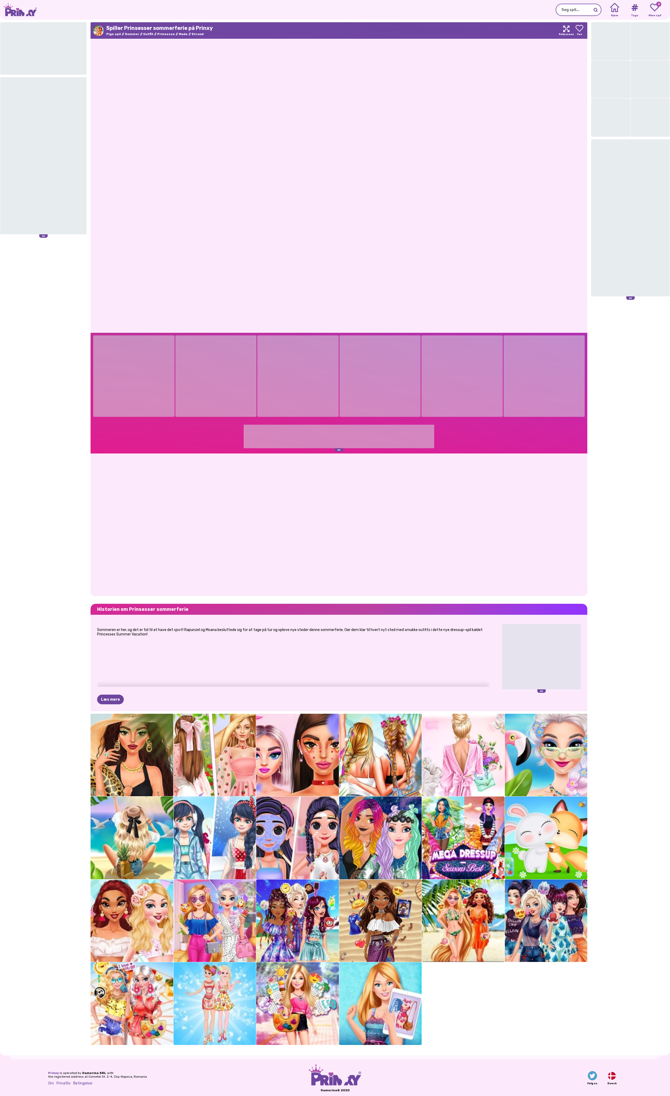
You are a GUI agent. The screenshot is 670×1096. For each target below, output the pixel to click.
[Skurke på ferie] (546, 920)
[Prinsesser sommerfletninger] (297, 920)
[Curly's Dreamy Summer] (380, 920)
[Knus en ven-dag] (546, 837)
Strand (198, 34)
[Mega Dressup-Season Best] (463, 837)
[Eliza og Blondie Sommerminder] (215, 920)
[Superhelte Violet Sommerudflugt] (297, 837)
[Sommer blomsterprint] (463, 755)
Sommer (132, 34)
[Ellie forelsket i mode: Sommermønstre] (380, 1003)
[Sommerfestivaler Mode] (380, 755)
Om (51, 1083)
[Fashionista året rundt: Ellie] (297, 1003)
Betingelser (83, 1083)
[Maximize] (566, 30)
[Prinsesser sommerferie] (463, 920)
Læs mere (110, 699)
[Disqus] (339, 524)
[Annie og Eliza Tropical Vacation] (215, 1003)
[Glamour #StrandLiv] (132, 755)
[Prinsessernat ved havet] (380, 837)
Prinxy (53, 1073)
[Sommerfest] (132, 920)
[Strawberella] (215, 755)
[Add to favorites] (579, 30)
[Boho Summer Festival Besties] (132, 1003)
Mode (183, 34)
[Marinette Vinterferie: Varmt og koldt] (215, 837)
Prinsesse (166, 34)
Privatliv (64, 1083)
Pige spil (113, 34)
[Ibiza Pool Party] (546, 755)
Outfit (148, 34)
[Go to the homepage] (18, 10)
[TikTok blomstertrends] (297, 755)
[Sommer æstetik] (132, 837)
